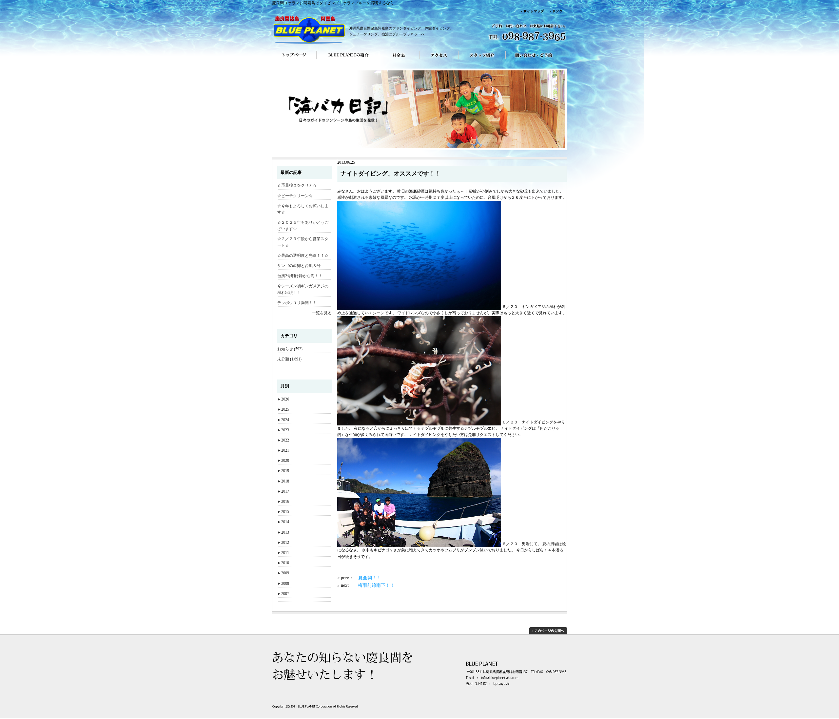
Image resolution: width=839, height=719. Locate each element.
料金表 (399, 60)
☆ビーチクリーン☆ (295, 196)
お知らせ (285, 349)
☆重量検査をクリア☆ (297, 185)
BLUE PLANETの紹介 (347, 60)
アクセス (439, 60)
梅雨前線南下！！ (376, 585)
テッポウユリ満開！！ (297, 302)
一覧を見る (322, 313)
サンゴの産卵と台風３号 (299, 265)
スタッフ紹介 (482, 60)
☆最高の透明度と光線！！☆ (302, 255)
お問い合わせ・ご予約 (536, 60)
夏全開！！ (369, 577)
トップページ (294, 60)
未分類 (283, 359)
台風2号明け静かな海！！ (299, 276)
